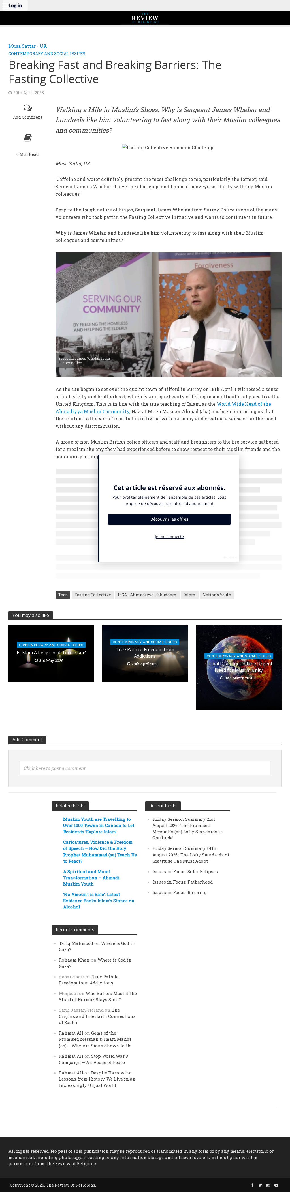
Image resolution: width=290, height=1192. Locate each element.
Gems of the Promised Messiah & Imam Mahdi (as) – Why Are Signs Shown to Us (95, 1039)
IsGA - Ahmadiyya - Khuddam (147, 594)
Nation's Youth (216, 594)
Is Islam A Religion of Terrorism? (51, 652)
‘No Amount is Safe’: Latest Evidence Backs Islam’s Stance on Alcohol (99, 900)
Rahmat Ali (71, 1033)
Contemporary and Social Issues (46, 53)
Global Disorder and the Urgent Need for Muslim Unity (238, 666)
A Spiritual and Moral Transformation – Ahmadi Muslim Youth (91, 878)
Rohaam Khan (74, 960)
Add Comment (27, 117)
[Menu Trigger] (5, 5)
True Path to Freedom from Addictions (145, 652)
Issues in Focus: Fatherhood (182, 882)
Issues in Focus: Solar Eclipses (185, 871)
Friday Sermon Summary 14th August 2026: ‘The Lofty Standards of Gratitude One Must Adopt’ (190, 854)
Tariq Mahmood (76, 943)
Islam (190, 594)
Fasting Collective (92, 594)
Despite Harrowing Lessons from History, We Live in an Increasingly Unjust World (97, 1079)
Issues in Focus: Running (179, 892)
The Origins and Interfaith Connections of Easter (97, 1016)
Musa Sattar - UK (27, 46)
